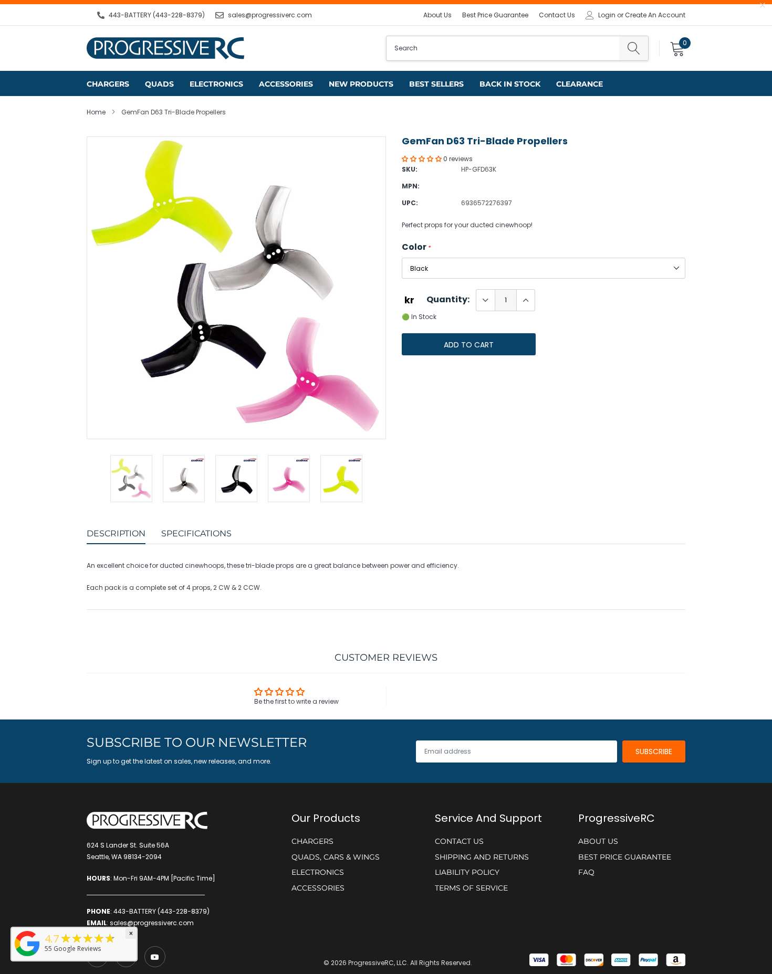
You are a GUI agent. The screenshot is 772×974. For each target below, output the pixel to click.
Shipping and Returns (482, 857)
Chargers (108, 84)
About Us (437, 14)
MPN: (411, 186)
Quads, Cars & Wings (335, 857)
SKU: (410, 169)
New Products (361, 84)
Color (416, 247)
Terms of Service (471, 888)
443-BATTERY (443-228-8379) (157, 14)
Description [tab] (116, 533)
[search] (633, 48)
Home (96, 112)
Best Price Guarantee (495, 14)
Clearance (579, 84)
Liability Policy (467, 872)
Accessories (286, 84)
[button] (422, 158)
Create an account (655, 15)
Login (606, 15)
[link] (154, 956)
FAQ (586, 872)
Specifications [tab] (196, 533)
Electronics (216, 84)
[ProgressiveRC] (27, 956)
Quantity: (448, 299)
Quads (159, 84)
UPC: (410, 202)
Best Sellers (436, 84)
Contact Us (557, 14)
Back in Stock (509, 84)
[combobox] (503, 48)
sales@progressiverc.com (270, 14)
